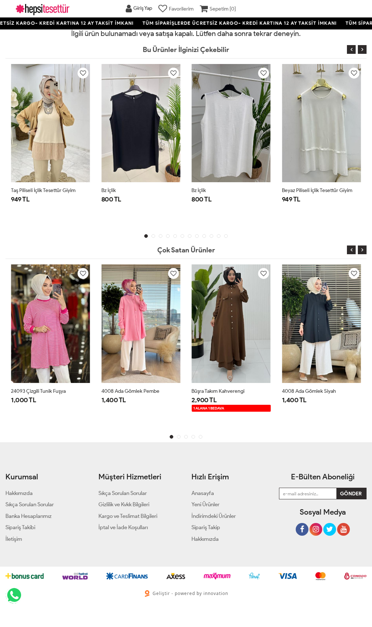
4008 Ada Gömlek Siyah (309, 391)
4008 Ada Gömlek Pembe (130, 391)
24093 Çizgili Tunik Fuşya (38, 391)
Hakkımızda (205, 539)
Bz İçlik (108, 190)
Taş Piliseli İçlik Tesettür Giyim (43, 190)
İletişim (13, 539)
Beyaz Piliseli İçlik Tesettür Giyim (317, 190)
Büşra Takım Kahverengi (217, 391)
